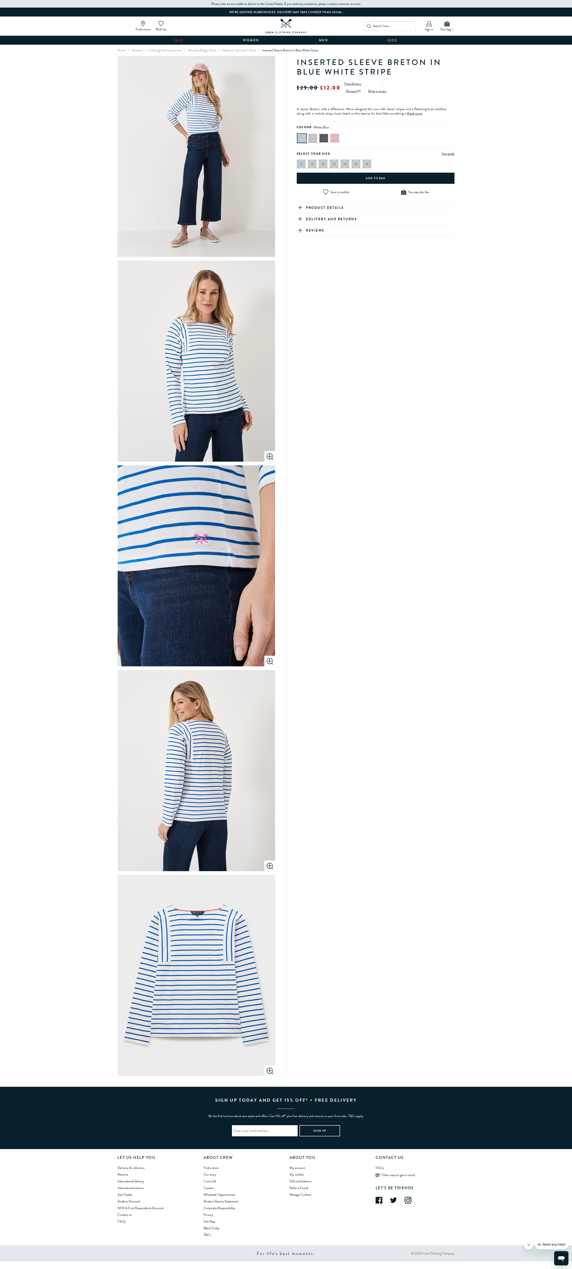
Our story (210, 1174)
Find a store (211, 1167)
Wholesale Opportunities (219, 1194)
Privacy (208, 1214)
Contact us (125, 1214)
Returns (123, 1174)
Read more (414, 113)
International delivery (131, 1181)
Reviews (351, 91)
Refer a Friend (299, 1187)
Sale (178, 40)
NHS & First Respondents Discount (141, 1208)
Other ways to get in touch (398, 1175)
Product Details (325, 207)
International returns (130, 1187)
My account (297, 1167)
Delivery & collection (131, 1167)
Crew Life (210, 1181)
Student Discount (129, 1201)
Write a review (377, 91)
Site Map (209, 1221)
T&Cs (207, 1234)
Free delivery (352, 83)
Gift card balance (300, 1181)
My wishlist (297, 1174)
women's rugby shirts (202, 50)
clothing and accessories (165, 50)
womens (137, 50)
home (122, 50)
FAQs (122, 1221)
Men (323, 40)
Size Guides (125, 1194)
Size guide (448, 153)
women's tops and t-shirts (239, 50)
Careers (209, 1187)
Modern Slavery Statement (221, 1201)
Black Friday (211, 1228)
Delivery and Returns (331, 219)
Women (251, 40)
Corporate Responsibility (219, 1208)
